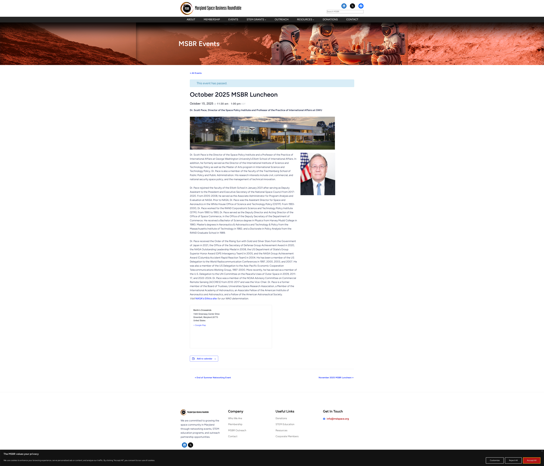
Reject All (513, 460)
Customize (495, 460)
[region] (272, 458)
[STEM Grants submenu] (265, 19)
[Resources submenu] (313, 19)
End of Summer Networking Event (213, 377)
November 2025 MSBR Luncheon (336, 377)
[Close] (542, 451)
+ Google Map (199, 325)
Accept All (531, 460)
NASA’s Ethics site (206, 298)
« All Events (196, 73)
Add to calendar (204, 358)
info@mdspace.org (338, 418)
